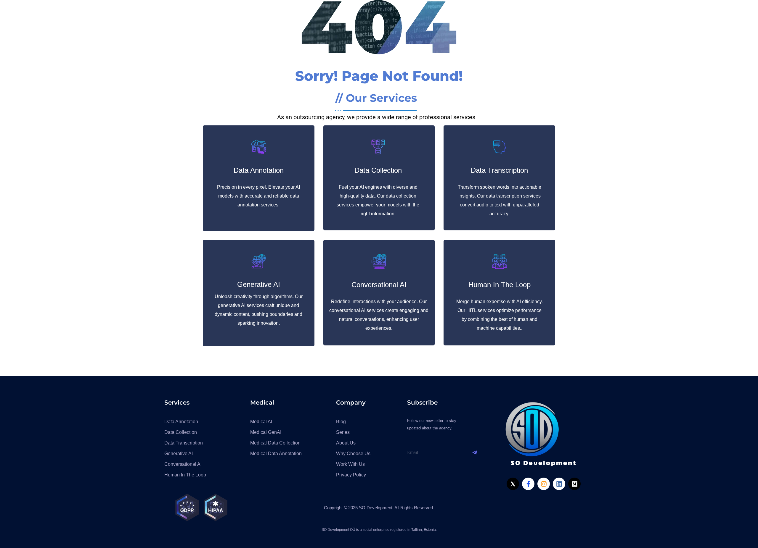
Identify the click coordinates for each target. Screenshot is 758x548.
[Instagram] (543, 484)
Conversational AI (379, 285)
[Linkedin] (559, 484)
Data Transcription (499, 170)
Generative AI (258, 284)
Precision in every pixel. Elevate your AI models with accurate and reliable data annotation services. (258, 196)
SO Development (543, 464)
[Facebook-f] (528, 484)
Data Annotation (259, 170)
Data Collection (378, 170)
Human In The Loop (499, 285)
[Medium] (574, 484)
